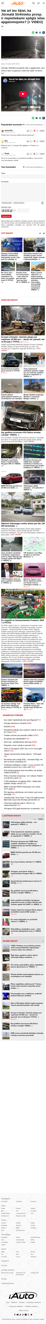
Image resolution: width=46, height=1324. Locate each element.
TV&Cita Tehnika (20, 1242)
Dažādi (3, 1244)
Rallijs (2, 1251)
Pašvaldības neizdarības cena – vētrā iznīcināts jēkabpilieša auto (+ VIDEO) (26, 931)
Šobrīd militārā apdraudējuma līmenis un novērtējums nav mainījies (11, 396)
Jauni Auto (19, 1201)
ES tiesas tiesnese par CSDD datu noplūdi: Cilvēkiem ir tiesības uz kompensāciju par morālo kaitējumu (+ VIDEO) (34, 463)
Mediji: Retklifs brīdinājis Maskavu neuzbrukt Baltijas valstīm (34, 396)
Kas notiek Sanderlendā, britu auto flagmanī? (22, 720)
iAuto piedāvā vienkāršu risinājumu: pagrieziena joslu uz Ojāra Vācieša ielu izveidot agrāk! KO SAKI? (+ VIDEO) (11, 556)
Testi (32, 1213)
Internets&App (20, 1240)
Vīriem (3, 1220)
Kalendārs (33, 1256)
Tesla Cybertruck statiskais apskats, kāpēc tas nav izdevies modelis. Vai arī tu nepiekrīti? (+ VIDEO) (34, 372)
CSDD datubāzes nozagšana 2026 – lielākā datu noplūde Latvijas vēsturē (22, 782)
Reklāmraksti (5, 1216)
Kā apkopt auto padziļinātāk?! (16, 739)
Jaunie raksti (10, 941)
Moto (2, 1211)
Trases (18, 1256)
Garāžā (33, 1225)
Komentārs (5, 182)
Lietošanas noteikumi (33, 1302)
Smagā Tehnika (5, 1213)
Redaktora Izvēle (21, 1216)
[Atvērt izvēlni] (3, 3)
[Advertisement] (23, 1067)
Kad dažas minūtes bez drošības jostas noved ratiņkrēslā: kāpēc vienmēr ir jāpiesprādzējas (34, 256)
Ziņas (3, 1206)
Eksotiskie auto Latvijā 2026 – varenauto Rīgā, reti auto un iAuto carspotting (23, 760)
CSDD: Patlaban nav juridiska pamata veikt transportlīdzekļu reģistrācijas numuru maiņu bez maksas (26, 948)
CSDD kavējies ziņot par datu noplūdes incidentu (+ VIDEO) (11, 581)
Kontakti (22, 1302)
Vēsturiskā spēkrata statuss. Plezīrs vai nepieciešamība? (19, 804)
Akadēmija (4, 1225)
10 (15, 259)
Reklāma (14, 1302)
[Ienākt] (43, 3)
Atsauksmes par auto (7, 1272)
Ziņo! (7, 1302)
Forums (4, 1265)
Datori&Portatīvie (35, 1237)
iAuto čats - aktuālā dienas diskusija (20, 742)
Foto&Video (4, 1242)
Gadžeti (33, 1242)
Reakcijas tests (20, 1230)
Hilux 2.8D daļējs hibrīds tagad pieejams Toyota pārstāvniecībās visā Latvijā (27, 1004)
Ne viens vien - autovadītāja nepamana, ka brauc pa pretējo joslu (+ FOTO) (7, 276)
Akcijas (4, 1279)
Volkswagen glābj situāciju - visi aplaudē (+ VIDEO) (34, 488)
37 (30, 376)
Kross (17, 1251)
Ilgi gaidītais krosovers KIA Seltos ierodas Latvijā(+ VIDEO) (24, 892)
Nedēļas (41, 819)
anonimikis (9, 130)
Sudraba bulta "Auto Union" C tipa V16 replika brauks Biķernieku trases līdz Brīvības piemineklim (24, 799)
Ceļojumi (3, 1228)
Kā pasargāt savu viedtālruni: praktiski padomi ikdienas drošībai (26, 995)
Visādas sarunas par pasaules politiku (21, 735)
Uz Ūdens (33, 1211)
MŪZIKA (9, 727)
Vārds (3, 173)
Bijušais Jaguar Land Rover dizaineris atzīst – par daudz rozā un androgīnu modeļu (33, 582)
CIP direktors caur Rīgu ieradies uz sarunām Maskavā (33, 555)
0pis (6, 141)
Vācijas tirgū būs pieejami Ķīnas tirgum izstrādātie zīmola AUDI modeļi (34, 681)
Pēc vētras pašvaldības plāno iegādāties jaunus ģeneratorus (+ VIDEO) (27, 966)
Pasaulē (18, 1208)
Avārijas (18, 1223)
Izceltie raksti (9, 300)
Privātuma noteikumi (16, 1306)
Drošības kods (6, 207)
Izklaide (33, 1208)
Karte (2, 1230)
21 (30, 489)
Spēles (33, 1240)
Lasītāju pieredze (7, 1270)
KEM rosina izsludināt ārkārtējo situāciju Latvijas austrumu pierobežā (27, 1034)
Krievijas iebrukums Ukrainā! (17, 723)
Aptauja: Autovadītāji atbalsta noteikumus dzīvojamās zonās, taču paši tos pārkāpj (10, 256)
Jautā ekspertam (7, 1283)
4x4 (2, 1254)
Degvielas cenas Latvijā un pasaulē (20, 745)
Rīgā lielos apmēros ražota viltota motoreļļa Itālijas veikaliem (24, 956)
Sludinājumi (5, 1199)
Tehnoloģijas (6, 1235)
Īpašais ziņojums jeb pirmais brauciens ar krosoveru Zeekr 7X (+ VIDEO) (10, 682)
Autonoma (33, 1201)
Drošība (3, 1223)
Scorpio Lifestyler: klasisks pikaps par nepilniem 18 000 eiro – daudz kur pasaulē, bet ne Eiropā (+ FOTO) (23, 339)
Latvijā (3, 1208)
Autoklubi (33, 1228)
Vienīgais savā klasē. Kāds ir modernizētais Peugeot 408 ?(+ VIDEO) (10, 462)
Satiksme (18, 1225)
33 (20, 707)
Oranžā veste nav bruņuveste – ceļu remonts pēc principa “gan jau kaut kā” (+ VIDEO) (22, 277)
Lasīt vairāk (28, 441)
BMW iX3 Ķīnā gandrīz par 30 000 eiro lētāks (11, 487)
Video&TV (5, 1261)
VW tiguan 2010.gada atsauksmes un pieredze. (24, 808)
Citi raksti (7, 233)
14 (10, 560)
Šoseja (33, 1251)
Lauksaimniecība (21, 1213)
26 (2, 26)
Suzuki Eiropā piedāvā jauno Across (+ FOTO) (10, 370)
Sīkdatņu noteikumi (31, 1306)
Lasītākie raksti (11, 816)
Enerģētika (4, 1237)
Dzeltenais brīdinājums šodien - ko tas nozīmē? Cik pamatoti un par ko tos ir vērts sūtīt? (24, 766)
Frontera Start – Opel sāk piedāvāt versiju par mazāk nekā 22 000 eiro (34, 705)
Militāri (17, 1228)
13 (28, 282)
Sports (3, 1249)
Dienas (34, 819)
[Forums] (33, 3)
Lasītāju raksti (35, 1272)
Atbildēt (42, 130)
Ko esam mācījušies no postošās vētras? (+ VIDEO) (24, 920)
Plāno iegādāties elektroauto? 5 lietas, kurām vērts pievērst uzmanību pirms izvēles (26, 986)
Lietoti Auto (4, 1201)
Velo (17, 1211)
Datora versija (23, 1310)
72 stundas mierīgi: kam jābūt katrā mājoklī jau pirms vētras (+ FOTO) (10, 705)
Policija (33, 1223)
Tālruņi (18, 1237)
